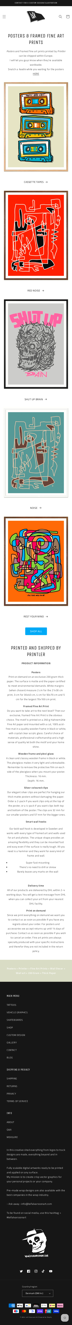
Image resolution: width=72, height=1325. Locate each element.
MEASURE (12, 1137)
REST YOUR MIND (34, 616)
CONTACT (12, 1050)
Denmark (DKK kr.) (34, 1293)
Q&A (9, 1129)
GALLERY (12, 1042)
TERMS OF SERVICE (17, 1101)
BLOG (10, 1057)
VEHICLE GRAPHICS (17, 1012)
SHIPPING (12, 1078)
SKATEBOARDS (15, 1020)
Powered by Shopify (45, 1317)
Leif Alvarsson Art (32, 1317)
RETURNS (12, 1086)
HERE (36, 74)
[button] (4, 16)
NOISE (33, 508)
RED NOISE (33, 290)
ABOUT (10, 1122)
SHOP (10, 1027)
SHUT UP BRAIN (34, 399)
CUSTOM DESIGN (16, 1035)
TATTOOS (11, 1005)
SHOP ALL (36, 631)
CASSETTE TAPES (34, 182)
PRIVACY (11, 1093)
